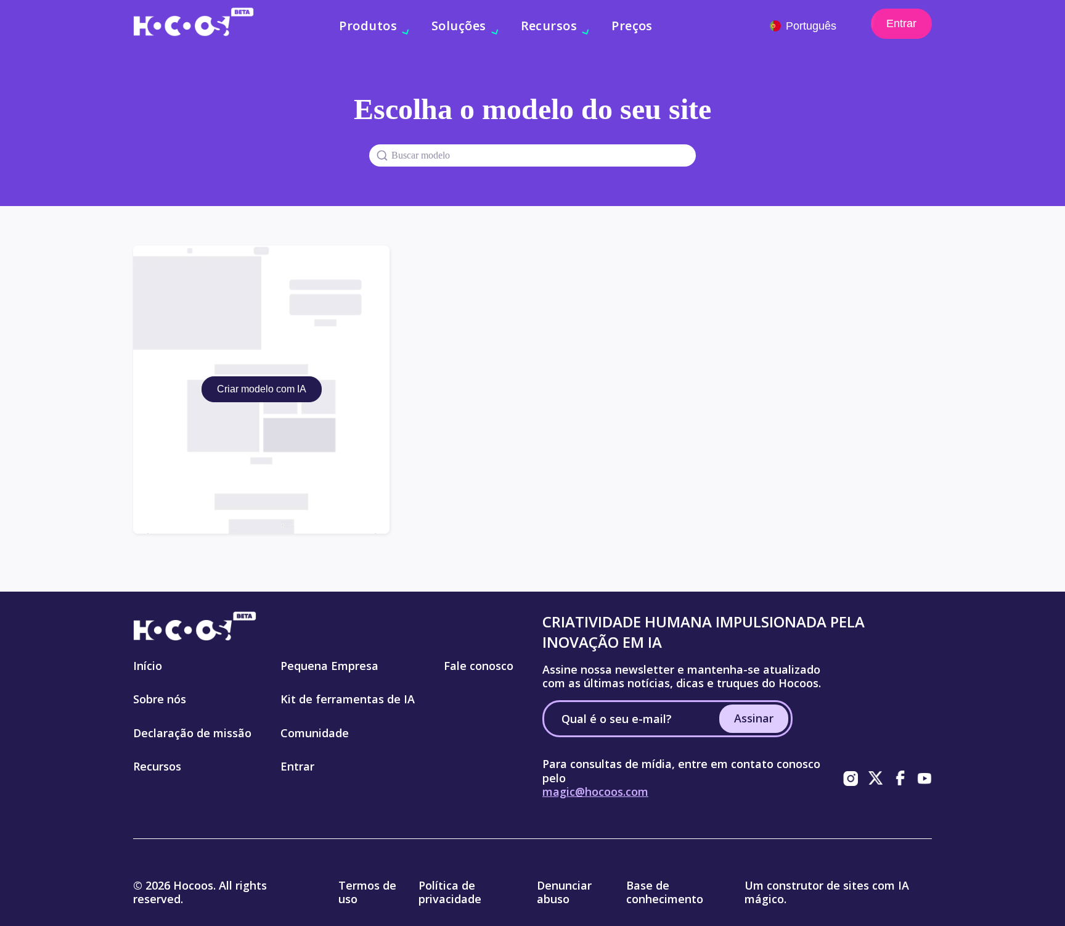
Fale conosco (478, 665)
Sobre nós (159, 699)
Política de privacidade (449, 892)
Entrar (901, 23)
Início (147, 665)
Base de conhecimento (664, 892)
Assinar (753, 718)
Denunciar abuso (564, 892)
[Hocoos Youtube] (924, 778)
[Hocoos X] (875, 778)
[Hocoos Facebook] (899, 778)
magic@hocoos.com (595, 791)
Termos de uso (367, 892)
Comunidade (314, 733)
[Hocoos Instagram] (850, 778)
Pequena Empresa (329, 665)
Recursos (157, 766)
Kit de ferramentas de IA (347, 699)
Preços (632, 25)
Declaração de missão (192, 733)
